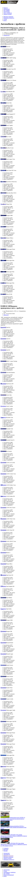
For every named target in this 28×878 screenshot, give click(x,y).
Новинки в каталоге (8, 855)
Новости (5, 7)
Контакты (5, 849)
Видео (5, 20)
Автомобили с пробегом (9, 872)
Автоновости (6, 854)
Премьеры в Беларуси (8, 18)
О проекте (5, 848)
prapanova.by (6, 35)
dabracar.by (6, 315)
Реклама (5, 850)
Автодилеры (6, 11)
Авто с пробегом (7, 13)
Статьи (5, 19)
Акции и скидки (7, 14)
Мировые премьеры (8, 16)
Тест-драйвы (6, 10)
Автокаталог (6, 9)
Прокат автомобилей (8, 875)
